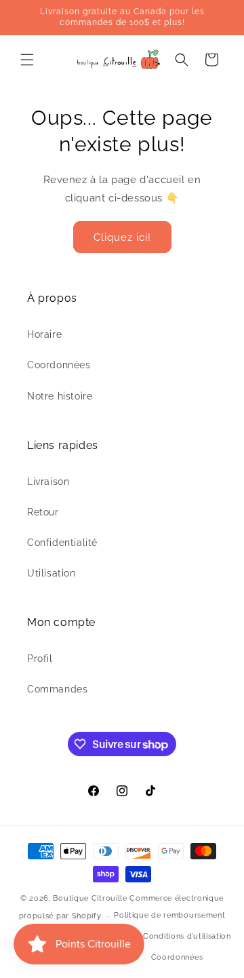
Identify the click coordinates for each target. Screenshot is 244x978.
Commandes (57, 689)
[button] (27, 60)
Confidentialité (62, 542)
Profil (40, 658)
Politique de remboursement (169, 915)
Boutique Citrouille (90, 898)
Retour (43, 512)
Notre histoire (59, 396)
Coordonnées (59, 364)
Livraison (48, 481)
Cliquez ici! (122, 237)
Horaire (44, 334)
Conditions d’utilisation (187, 936)
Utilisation (51, 573)
